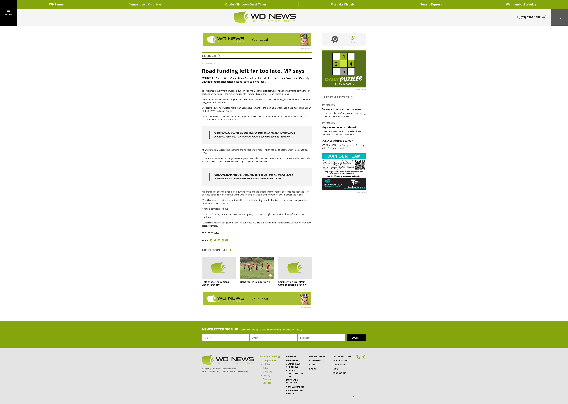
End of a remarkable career (337, 141)
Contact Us (339, 373)
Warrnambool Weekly (294, 392)
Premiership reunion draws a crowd (342, 109)
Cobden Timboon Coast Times (246, 4)
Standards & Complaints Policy (235, 371)
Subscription (340, 364)
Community (316, 360)
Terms (204, 371)
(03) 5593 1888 (530, 17)
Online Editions (342, 356)
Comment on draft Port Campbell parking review (292, 283)
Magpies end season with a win (339, 127)
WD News (291, 356)
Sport (312, 368)
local (216, 232)
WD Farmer (57, 4)
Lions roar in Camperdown (255, 282)
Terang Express (431, 4)
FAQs (335, 368)
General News (317, 356)
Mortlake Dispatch (343, 4)
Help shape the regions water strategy (215, 283)
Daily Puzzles (341, 360)
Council (209, 55)
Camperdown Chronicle (145, 4)
